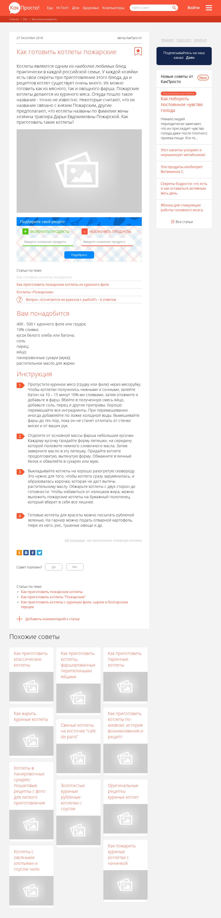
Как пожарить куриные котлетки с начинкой (122, 854)
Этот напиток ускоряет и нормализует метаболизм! (183, 152)
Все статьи (184, 221)
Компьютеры (113, 7)
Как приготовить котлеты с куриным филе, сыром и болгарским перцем (74, 604)
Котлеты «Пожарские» (35, 292)
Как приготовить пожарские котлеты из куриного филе (63, 284)
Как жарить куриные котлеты (31, 716)
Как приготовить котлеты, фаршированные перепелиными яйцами (78, 664)
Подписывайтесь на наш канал (184, 55)
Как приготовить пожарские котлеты (52, 591)
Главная (14, 19)
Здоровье (91, 7)
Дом (75, 7)
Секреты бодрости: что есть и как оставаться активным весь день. (184, 188)
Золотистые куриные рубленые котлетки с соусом (73, 797)
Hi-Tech (62, 7)
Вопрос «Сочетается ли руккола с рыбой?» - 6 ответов (71, 299)
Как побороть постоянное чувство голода (182, 104)
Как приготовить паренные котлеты (125, 659)
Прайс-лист (184, 40)
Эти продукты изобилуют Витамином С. (182, 169)
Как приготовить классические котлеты (30, 659)
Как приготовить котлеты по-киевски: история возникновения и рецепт (125, 725)
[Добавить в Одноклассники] (19, 552)
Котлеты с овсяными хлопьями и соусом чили (26, 860)
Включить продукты (49, 231)
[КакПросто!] (24, 8)
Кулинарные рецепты (44, 19)
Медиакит (167, 40)
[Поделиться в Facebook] (32, 552)
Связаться (200, 40)
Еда (50, 7)
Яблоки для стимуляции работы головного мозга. (182, 207)
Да (54, 567)
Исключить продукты (110, 231)
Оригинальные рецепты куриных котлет (123, 791)
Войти (194, 7)
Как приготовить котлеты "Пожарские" (53, 597)
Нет (74, 567)
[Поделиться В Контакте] (26, 552)
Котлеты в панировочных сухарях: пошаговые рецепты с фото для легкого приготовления (30, 785)
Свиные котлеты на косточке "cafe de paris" (78, 731)
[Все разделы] (209, 7)
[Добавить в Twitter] (39, 552)
